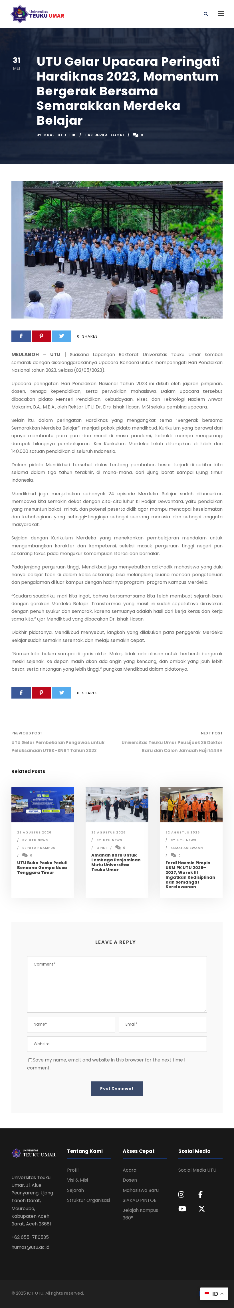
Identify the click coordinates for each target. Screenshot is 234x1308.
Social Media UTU (197, 1170)
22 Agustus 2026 (34, 832)
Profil (72, 1170)
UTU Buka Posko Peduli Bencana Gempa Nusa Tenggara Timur (42, 867)
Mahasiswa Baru (141, 1190)
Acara (129, 1170)
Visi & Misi (77, 1180)
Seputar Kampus (38, 847)
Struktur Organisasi (88, 1200)
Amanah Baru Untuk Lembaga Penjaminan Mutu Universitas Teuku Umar (116, 862)
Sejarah (75, 1190)
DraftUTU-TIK (60, 135)
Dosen (130, 1180)
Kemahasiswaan (187, 847)
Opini (101, 847)
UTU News (38, 840)
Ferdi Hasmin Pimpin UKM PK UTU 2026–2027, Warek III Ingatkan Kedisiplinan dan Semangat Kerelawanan (190, 875)
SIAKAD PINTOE (139, 1200)
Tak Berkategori (104, 135)
